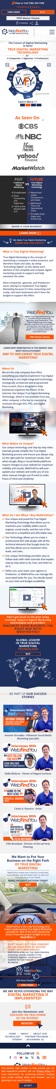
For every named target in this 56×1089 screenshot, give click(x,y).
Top (28, 1046)
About (25, 1033)
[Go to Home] (16, 31)
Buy (28, 653)
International (23, 6)
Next (49, 65)
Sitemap (17, 1039)
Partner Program (36, 1036)
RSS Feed (38, 1057)
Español (35, 6)
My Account (36, 23)
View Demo (13, 12)
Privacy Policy (44, 1071)
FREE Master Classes (28, 18)
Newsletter (44, 1057)
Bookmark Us (35, 1039)
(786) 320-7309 (36, 3)
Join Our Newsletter (28, 1016)
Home (12, 1033)
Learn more (30, 233)
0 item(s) (23, 22)
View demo (27, 985)
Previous (7, 65)
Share (31, 23)
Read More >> (28, 102)
